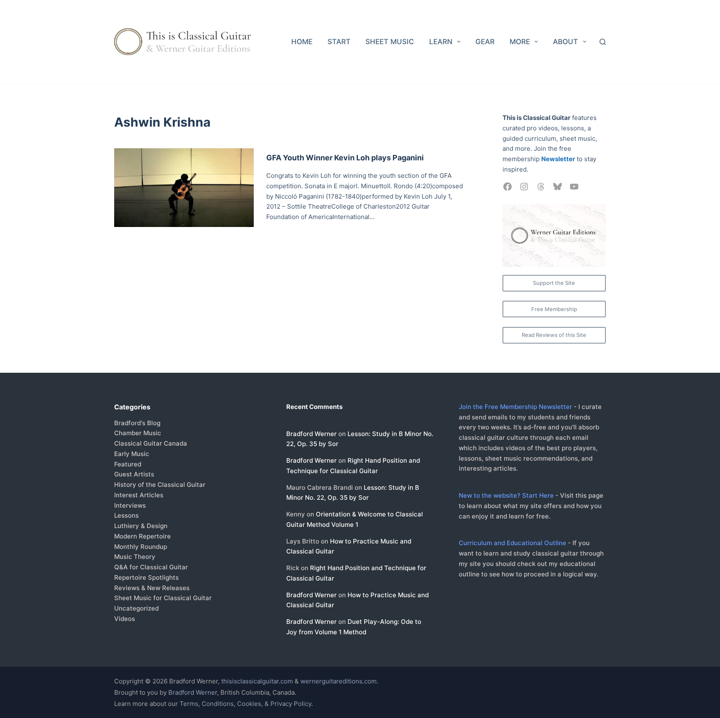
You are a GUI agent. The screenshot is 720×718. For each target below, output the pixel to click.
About (565, 41)
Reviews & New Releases (152, 588)
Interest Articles (138, 495)
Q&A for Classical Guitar (151, 567)
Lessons (126, 515)
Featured (127, 464)
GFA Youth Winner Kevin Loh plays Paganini (345, 157)
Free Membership (554, 309)
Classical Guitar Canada (150, 443)
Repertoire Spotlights (146, 577)
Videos (124, 619)
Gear (485, 41)
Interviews (130, 505)
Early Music (131, 454)
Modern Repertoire (142, 536)
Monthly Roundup (140, 547)
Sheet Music (389, 41)
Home (301, 41)
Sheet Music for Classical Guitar (163, 598)
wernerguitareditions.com (338, 681)
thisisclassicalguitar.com (257, 681)
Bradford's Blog (137, 423)
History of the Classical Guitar (159, 485)
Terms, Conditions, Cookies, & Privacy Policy (245, 704)
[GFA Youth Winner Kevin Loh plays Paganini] (184, 187)
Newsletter (558, 159)
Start (339, 41)
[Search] (603, 42)
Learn (440, 41)
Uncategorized (136, 608)
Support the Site (554, 282)
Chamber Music (137, 433)
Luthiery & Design (141, 526)
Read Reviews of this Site (554, 335)
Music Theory (134, 557)
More (520, 41)
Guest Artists (134, 474)
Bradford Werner (311, 434)
